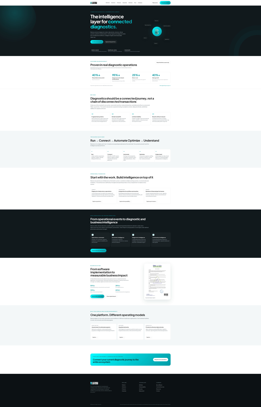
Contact (158, 391)
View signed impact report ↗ (165, 85)
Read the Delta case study (163, 62)
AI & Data (130, 2)
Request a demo (165, 2)
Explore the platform (111, 41)
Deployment (141, 391)
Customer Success (160, 386)
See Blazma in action (97, 41)
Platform (108, 2)
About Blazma (159, 385)
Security (141, 389)
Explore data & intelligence (98, 250)
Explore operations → (97, 201)
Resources (155, 2)
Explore (94, 337)
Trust (135, 2)
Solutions (113, 2)
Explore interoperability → (125, 201)
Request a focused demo (161, 359)
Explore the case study (97, 296)
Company (140, 2)
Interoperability (142, 386)
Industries (125, 2)
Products (119, 2)
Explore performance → (152, 201)
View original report (111, 296)
